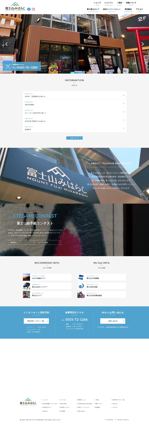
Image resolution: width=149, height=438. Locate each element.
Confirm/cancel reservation (85, 403)
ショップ (97, 4)
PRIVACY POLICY (123, 419)
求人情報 (62, 411)
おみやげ (115, 403)
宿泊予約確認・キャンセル (50, 403)
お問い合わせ (113, 321)
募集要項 (13, 242)
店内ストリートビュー (111, 10)
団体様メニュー (82, 399)
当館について (131, 4)
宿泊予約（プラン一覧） (36, 321)
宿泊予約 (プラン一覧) (119, 399)
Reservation (63, 403)
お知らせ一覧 (74, 138)
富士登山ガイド (93, 10)
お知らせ (45, 411)
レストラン (108, 4)
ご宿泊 (119, 4)
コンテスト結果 (42, 242)
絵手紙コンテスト (65, 407)
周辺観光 (128, 10)
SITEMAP (110, 419)
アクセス (139, 10)
